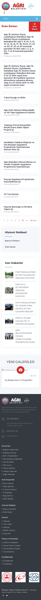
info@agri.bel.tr (12, 436)
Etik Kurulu (7, 465)
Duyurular (7, 533)
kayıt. (33, 220)
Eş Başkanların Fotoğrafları (18, 380)
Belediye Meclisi (9, 453)
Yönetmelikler (8, 462)
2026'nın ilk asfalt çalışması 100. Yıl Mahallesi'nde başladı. (25, 321)
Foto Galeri (7, 524)
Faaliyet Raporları (10, 471)
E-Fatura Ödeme (10, 490)
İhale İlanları (10, 247)
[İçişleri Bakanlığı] (7, 577)
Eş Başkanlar (8, 561)
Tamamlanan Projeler (11, 549)
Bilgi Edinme (8, 496)
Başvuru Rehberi (12, 241)
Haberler (6, 521)
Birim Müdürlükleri (10, 456)
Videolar (6, 527)
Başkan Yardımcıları (10, 450)
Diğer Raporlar (9, 474)
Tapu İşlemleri (8, 486)
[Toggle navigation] (4, 12)
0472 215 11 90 (12, 431)
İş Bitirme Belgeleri (10, 542)
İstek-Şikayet (8, 499)
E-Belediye (7, 493)
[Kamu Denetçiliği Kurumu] (34, 577)
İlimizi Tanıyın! (8, 483)
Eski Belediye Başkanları (12, 459)
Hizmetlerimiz (8, 552)
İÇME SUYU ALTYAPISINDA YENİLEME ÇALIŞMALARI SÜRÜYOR (21, 290)
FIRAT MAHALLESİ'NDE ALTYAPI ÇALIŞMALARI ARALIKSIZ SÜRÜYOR (25, 275)
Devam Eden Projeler (11, 546)
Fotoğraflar (7, 564)
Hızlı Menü (34, 28)
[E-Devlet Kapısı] (20, 577)
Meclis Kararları (9, 468)
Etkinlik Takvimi (9, 530)
